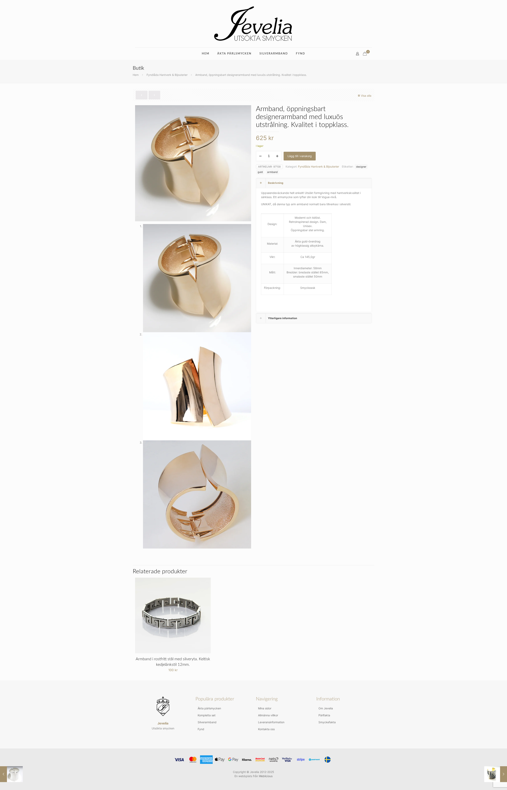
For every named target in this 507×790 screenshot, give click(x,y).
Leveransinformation (271, 722)
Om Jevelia (325, 708)
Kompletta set (206, 715)
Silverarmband (207, 722)
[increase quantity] (277, 156)
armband (272, 172)
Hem (136, 74)
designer (361, 166)
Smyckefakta (327, 722)
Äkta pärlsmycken (209, 708)
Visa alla (366, 95)
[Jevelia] (253, 24)
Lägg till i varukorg (300, 156)
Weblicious (266, 776)
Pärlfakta (324, 715)
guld (260, 172)
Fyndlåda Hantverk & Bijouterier (167, 74)
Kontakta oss (266, 729)
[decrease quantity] (260, 156)
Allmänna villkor (268, 715)
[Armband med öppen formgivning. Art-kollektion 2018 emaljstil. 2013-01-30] (495, 774)
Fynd (201, 729)
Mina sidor (264, 708)
